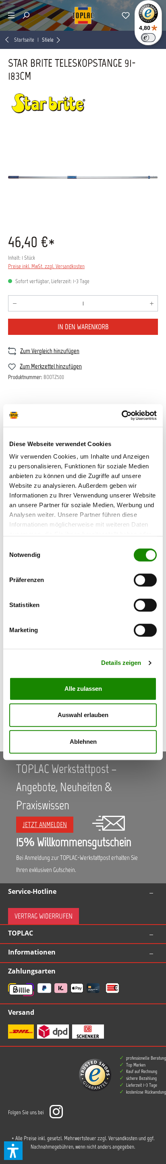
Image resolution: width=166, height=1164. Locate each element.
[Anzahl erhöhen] (151, 303)
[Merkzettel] (125, 15)
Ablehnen (83, 741)
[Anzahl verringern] (14, 303)
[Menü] (11, 15)
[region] (83, 177)
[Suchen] (26, 15)
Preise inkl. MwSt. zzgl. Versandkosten (46, 266)
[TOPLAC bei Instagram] (56, 1112)
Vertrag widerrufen (44, 916)
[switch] (145, 580)
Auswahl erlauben (83, 714)
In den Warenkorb (83, 326)
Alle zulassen (83, 688)
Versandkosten (122, 1138)
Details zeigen (121, 662)
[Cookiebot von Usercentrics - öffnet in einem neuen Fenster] (121, 415)
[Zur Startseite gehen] (83, 15)
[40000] (83, 177)
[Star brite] (83, 103)
